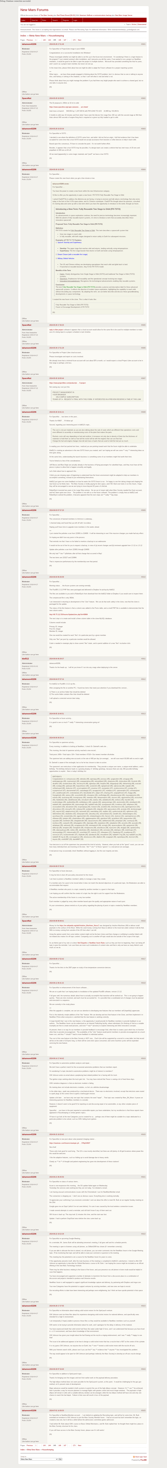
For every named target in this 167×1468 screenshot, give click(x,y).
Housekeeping (56, 35)
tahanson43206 (29, 44)
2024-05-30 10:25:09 (56, 169)
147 (65, 40)
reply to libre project (56, 330)
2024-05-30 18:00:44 (56, 378)
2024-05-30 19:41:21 (56, 412)
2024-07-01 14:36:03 (56, 1410)
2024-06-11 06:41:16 (56, 983)
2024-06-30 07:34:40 (56, 1369)
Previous (30, 40)
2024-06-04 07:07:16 (56, 679)
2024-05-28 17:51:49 (56, 44)
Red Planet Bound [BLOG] (66, 15)
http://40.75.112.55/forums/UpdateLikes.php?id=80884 (68, 614)
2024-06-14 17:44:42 (56, 1058)
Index (23, 20)
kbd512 (25, 659)
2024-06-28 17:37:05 (56, 1306)
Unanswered (142, 24)
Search (55, 20)
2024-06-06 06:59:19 (56, 738)
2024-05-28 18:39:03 (56, 98)
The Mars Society (46, 15)
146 (59, 40)
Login (75, 20)
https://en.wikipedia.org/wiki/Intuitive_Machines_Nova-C (79, 925)
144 (49, 40)
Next (79, 40)
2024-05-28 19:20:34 (56, 129)
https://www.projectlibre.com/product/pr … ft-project (67, 383)
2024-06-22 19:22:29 (56, 1234)
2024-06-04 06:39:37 (56, 659)
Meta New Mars (37, 35)
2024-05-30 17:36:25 (56, 325)
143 (44, 40)
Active (134, 24)
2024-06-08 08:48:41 (56, 921)
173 (74, 40)
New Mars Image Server (123, 15)
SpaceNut (26, 98)
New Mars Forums (34, 10)
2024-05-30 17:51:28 (56, 348)
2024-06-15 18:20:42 (56, 1134)
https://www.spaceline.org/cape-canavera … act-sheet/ (68, 107)
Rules (44, 20)
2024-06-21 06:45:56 (56, 1177)
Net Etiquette (82, 943)
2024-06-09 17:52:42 (56, 959)
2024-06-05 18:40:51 (56, 714)
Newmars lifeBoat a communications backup (95, 15)
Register (66, 20)
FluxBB (143, 1460)
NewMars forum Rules (97, 943)
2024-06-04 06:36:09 (56, 577)
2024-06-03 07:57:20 (56, 510)
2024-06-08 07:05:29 (56, 866)
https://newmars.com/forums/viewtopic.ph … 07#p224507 (69, 1143)
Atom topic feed (141, 1457)
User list (35, 20)
